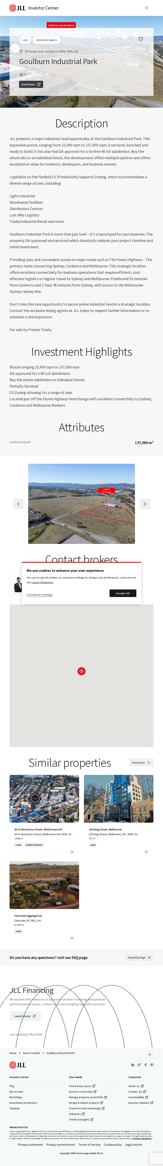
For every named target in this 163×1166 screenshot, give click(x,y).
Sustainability (136, 1097)
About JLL (134, 1086)
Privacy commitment (60, 1145)
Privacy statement (30, 1145)
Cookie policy (113, 1145)
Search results (31, 1053)
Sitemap (14, 1108)
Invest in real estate (81, 1091)
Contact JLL (135, 1091)
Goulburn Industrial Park (61, 1053)
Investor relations (138, 1103)
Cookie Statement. (42, 582)
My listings (16, 1097)
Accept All (123, 593)
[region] (81, 583)
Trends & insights (79, 1119)
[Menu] (146, 8)
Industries (75, 1114)
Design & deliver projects (84, 1103)
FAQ (12, 1086)
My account (16, 1091)
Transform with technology (85, 1108)
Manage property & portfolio (86, 1097)
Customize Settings (40, 594)
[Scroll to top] (149, 1055)
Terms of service (89, 1145)
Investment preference (23, 1103)
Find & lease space (80, 1086)
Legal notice (133, 1145)
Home (13, 1053)
